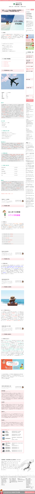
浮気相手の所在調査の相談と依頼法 (30, 151)
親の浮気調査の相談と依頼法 (29, 149)
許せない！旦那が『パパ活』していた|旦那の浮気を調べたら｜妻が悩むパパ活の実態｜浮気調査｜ (30, 198)
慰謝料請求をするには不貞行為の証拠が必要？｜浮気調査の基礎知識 (30, 187)
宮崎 (8, 468)
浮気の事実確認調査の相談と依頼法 (30, 193)
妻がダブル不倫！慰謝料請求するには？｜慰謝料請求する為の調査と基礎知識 (30, 147)
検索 (32, 9)
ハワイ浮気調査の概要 (5, 62)
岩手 (12, 461)
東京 (5, 462)
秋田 (14, 461)
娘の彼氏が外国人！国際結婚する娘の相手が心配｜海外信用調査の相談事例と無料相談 (30, 201)
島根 (15, 466)
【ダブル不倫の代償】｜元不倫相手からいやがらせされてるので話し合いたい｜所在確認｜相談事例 (30, 166)
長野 (10, 463)
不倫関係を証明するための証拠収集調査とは (30, 206)
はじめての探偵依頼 (29, 16)
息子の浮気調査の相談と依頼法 (29, 190)
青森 (10, 461)
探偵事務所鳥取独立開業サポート (21, 480)
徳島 (11, 467)
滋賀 (3, 466)
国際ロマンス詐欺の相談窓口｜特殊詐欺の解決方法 (30, 158)
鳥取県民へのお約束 (29, 18)
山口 (1, 467)
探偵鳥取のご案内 (11, 6)
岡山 (17, 466)
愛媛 (9, 467)
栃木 (15, 462)
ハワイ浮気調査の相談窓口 (5, 66)
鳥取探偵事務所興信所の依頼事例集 (13, 482)
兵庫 (5, 466)
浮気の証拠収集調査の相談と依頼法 (30, 182)
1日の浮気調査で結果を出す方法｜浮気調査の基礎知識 (30, 178)
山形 (17, 461)
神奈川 (11, 462)
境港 (30, 30)
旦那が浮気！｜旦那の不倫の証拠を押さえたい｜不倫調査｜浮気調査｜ (30, 154)
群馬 (13, 462)
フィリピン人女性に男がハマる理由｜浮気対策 (30, 156)
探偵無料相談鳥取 (29, 13)
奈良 (1, 466)
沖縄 (13, 468)
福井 (17, 463)
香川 (7, 467)
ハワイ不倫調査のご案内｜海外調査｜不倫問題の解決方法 (30, 163)
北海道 (8, 461)
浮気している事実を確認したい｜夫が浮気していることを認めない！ (30, 173)
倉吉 (29, 30)
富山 (13, 463)
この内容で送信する (30, 100)
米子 (28, 30)
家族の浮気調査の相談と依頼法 (29, 170)
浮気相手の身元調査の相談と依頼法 (30, 196)
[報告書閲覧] (30, 34)
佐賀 (3, 468)
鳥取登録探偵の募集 (20, 481)
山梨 (11, 463)
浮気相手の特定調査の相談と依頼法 (30, 176)
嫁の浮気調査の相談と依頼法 (29, 189)
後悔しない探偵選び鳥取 (13, 479)
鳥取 (26, 30)
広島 (18, 466)
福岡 (18, 467)
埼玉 (9, 462)
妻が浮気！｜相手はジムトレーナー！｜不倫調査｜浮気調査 (30, 184)
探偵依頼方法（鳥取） (23, 6)
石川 (15, 463)
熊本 (7, 468)
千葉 (7, 462)
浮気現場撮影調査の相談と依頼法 (30, 180)
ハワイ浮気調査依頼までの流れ (6, 61)
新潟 (8, 463)
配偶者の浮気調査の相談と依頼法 (30, 203)
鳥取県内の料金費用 (17, 6)
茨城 (17, 462)
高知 (12, 467)
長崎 (1, 468)
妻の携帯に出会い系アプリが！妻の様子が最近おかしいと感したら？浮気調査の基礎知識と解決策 (30, 161)
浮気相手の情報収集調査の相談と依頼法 (30, 168)
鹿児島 (11, 468)
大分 (5, 468)
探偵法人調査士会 (3, 469)
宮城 (16, 461)
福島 (19, 461)
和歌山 (7, 466)
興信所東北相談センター (29, 479)
